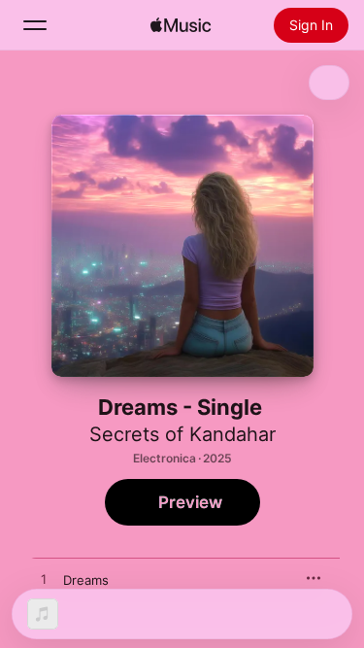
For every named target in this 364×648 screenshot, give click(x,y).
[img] (180, 25)
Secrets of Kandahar (182, 434)
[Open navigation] (35, 25)
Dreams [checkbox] (86, 580)
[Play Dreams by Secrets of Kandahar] (43, 580)
